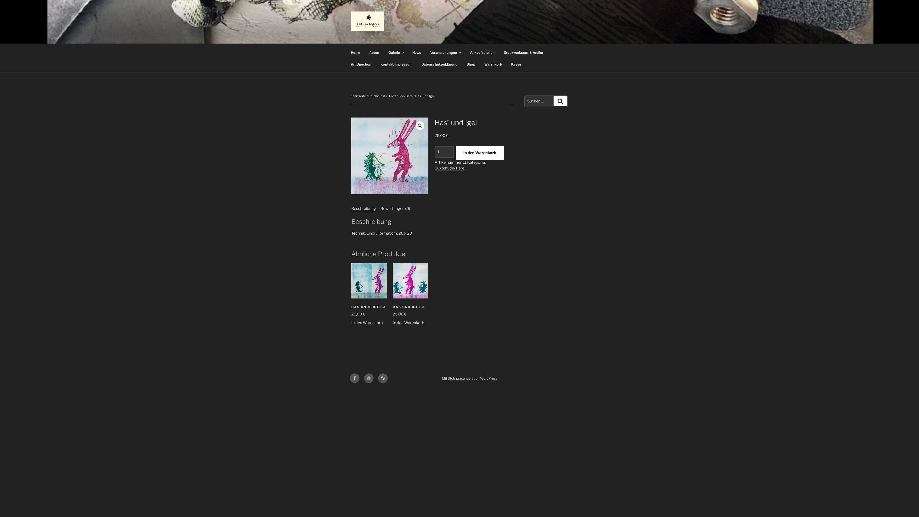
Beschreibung (363, 208)
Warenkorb (493, 64)
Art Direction (361, 64)
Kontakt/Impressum (396, 64)
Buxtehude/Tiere (400, 96)
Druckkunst (376, 96)
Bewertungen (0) (395, 208)
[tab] (363, 209)
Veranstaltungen (443, 52)
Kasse (516, 64)
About (374, 52)
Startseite (358, 96)
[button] (420, 125)
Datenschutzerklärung (439, 64)
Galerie (394, 52)
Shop (471, 64)
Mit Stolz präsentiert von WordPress (469, 378)
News (416, 52)
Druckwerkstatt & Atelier (523, 52)
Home (355, 52)
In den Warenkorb (479, 153)
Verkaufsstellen (482, 52)
